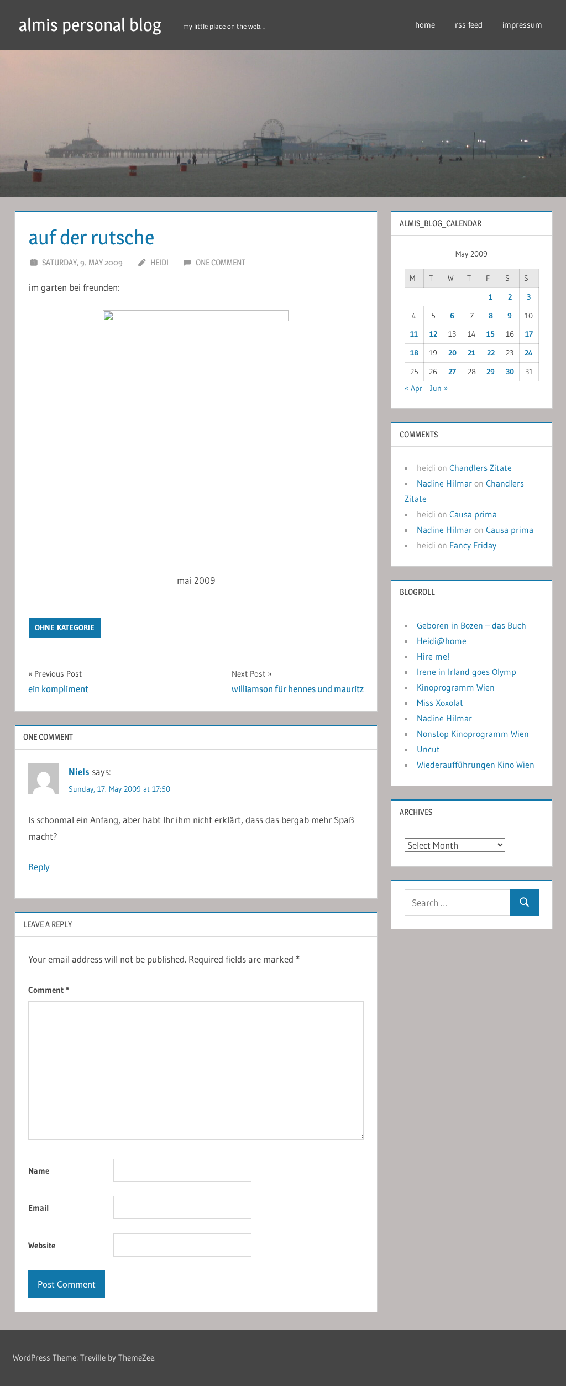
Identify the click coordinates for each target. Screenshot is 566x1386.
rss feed (469, 24)
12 (433, 334)
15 (490, 334)
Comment (48, 990)
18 (414, 353)
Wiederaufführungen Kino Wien (475, 764)
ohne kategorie (65, 627)
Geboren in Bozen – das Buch (471, 625)
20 (452, 353)
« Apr (413, 388)
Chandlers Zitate (480, 467)
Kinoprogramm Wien (456, 687)
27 (452, 371)
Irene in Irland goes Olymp (466, 671)
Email (38, 1207)
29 (490, 371)
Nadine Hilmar (444, 483)
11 (414, 334)
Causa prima (473, 514)
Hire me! (433, 656)
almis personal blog (90, 24)
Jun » (439, 388)
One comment (220, 262)
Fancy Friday (472, 545)
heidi (159, 262)
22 (491, 353)
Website (41, 1245)
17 (529, 334)
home (425, 24)
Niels (79, 771)
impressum (522, 24)
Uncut (428, 749)
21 (471, 353)
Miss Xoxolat (440, 702)
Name (38, 1170)
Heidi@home (442, 640)
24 (529, 353)
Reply (39, 866)
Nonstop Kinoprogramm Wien (473, 733)
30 (510, 371)
